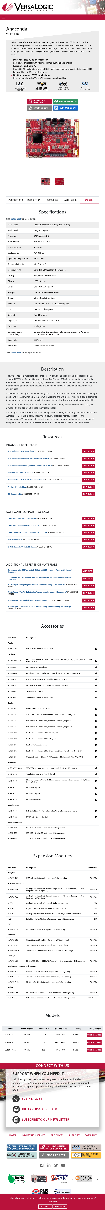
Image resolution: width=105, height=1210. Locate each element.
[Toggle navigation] (3, 17)
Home (13, 1135)
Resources (52, 200)
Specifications (15, 200)
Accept (45, 1206)
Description (34, 200)
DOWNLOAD (88, 451)
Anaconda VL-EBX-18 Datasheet (21, 451)
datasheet (16, 219)
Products (57, 1135)
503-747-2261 (32, 1099)
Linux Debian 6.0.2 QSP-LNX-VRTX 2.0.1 (24, 526)
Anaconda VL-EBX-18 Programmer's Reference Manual (30, 466)
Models (89, 200)
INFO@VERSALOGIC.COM (39, 1109)
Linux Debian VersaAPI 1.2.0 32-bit (22, 518)
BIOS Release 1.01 (15, 540)
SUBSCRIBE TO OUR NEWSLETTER (45, 1119)
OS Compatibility (15, 494)
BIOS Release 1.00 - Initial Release (22, 547)
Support (74, 1135)
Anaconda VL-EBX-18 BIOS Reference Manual (26, 480)
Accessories (71, 200)
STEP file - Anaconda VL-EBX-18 (21, 473)
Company (91, 1135)
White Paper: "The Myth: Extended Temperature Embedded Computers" (37, 592)
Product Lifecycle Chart (17, 487)
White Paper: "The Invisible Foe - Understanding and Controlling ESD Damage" (40, 607)
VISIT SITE (87, 571)
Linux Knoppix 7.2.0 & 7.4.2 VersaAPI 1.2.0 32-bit (28, 533)
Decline (60, 1206)
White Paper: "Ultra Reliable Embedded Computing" (29, 600)
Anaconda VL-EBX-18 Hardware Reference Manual (28, 459)
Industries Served (34, 1135)
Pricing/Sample (94, 1035)
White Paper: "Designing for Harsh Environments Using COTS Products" (37, 585)
